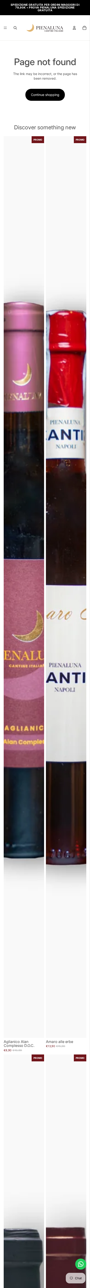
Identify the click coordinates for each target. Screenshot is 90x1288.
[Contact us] (80, 1264)
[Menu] (5, 28)
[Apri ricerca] (15, 28)
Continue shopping (45, 95)
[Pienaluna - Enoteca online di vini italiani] (44, 28)
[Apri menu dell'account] (74, 28)
